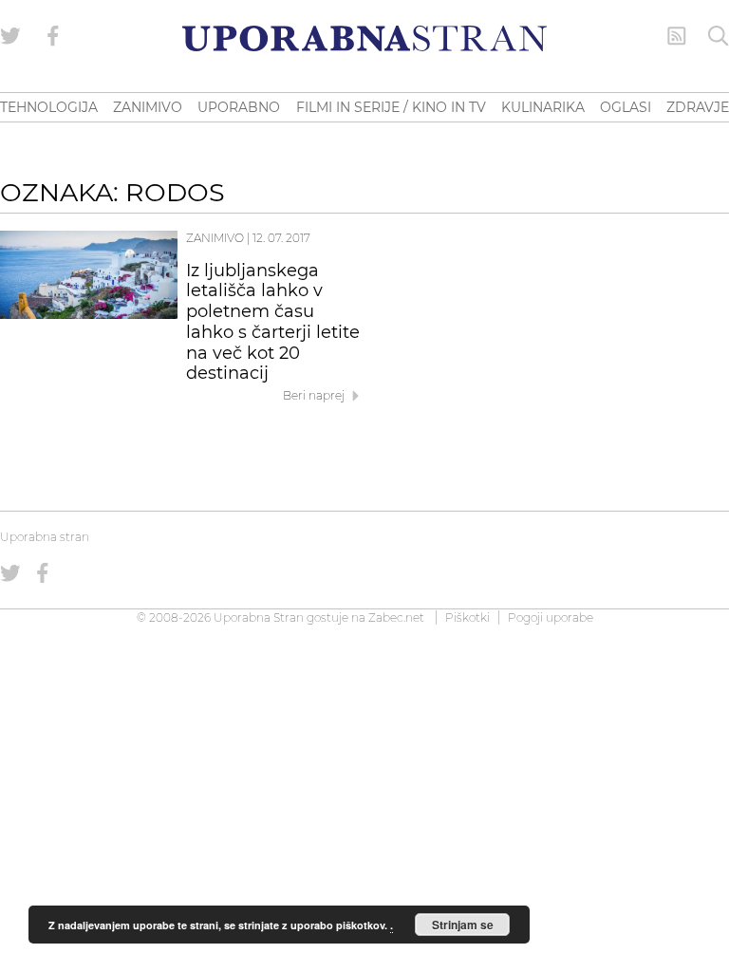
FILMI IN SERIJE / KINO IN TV (391, 107)
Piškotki (467, 617)
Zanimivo (215, 238)
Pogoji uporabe (550, 617)
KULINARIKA (543, 107)
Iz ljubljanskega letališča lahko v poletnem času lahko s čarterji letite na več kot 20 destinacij (273, 322)
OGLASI (625, 107)
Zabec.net (396, 617)
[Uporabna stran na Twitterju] (10, 36)
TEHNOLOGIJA (49, 107)
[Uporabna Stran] (364, 38)
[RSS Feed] (676, 36)
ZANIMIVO (147, 107)
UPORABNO (238, 107)
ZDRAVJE (697, 107)
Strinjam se (463, 924)
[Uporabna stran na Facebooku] (53, 36)
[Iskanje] (718, 36)
